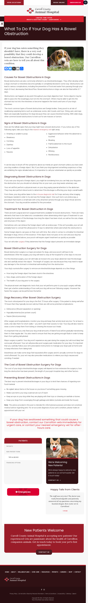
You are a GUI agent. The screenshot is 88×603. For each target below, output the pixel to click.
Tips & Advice (13, 457)
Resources (46, 572)
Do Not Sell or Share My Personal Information (31, 593)
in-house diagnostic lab (45, 194)
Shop (70, 572)
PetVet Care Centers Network (46, 600)
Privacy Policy (13, 593)
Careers (63, 572)
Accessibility (61, 593)
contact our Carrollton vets (45, 422)
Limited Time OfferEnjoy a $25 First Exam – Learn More (43, 19)
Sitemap (68, 593)
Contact (77, 572)
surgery (21, 242)
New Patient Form (13, 451)
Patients (9, 446)
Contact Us (44, 552)
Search (74, 593)
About (13, 572)
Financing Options (13, 462)
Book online (59, 2)
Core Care (35, 572)
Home (7, 572)
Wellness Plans (23, 572)
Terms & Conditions (50, 593)
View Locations (14, 2)
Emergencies (75, 2)
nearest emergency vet (42, 130)
